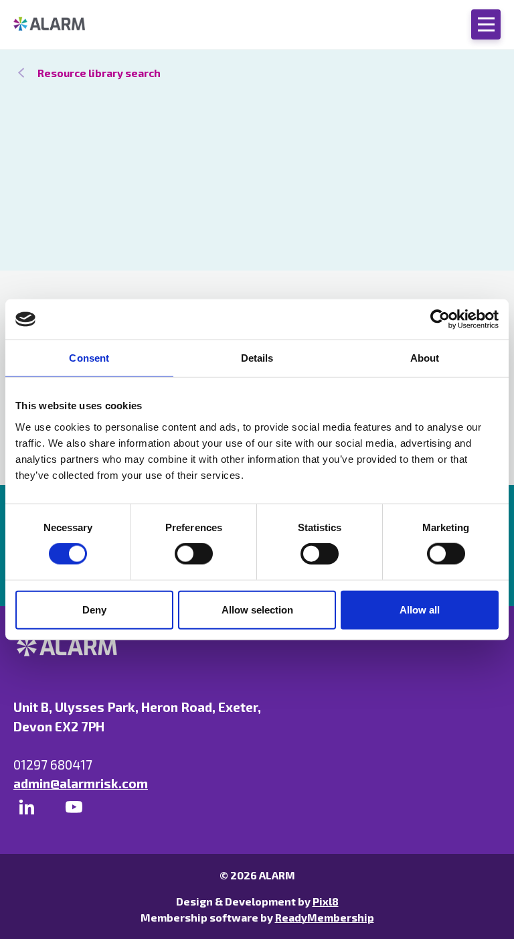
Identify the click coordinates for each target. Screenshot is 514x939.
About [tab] (425, 358)
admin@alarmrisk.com (80, 783)
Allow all (420, 609)
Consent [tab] (89, 358)
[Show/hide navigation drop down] (486, 24)
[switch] (194, 554)
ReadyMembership (324, 917)
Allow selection (257, 609)
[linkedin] (26, 807)
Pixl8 (326, 901)
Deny (94, 609)
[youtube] (73, 807)
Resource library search (99, 72)
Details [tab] (257, 358)
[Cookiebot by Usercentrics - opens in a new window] (440, 319)
